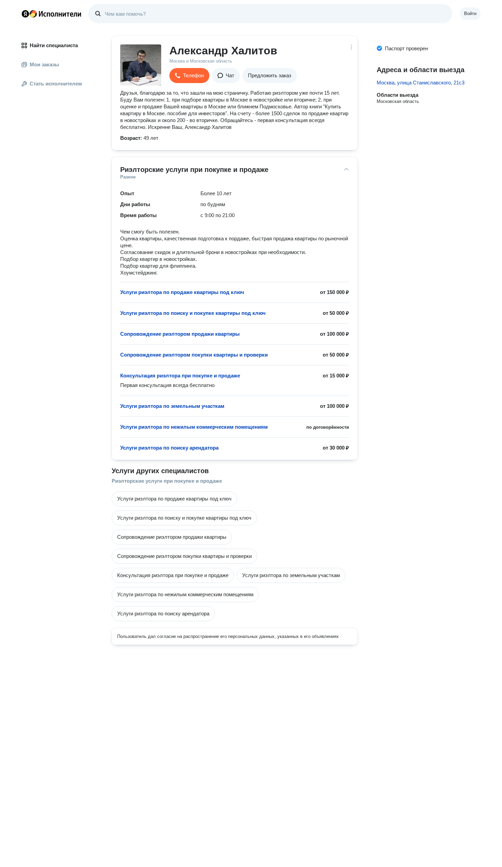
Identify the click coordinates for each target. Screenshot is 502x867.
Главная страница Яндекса (25, 14)
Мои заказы (44, 64)
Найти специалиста (54, 45)
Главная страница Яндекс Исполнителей (52, 14)
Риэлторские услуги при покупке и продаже (167, 481)
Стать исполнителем (56, 83)
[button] (189, 75)
